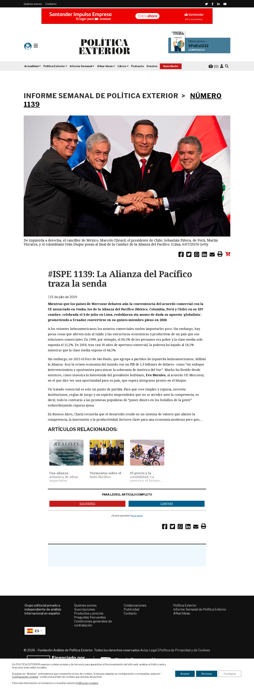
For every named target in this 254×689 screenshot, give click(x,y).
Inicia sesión (137, 515)
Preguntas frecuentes (90, 617)
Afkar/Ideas (181, 613)
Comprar (166, 503)
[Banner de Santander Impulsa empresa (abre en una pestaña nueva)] (127, 16)
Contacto (51, 3)
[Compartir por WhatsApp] (196, 255)
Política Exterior (184, 605)
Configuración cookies (25, 676)
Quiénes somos (33, 3)
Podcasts (137, 66)
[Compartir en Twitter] (188, 255)
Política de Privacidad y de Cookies (184, 650)
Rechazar (206, 673)
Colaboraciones (135, 605)
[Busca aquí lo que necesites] (227, 66)
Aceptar (185, 673)
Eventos (152, 66)
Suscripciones (84, 609)
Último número (196, 41)
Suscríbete (170, 66)
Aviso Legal (148, 650)
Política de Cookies (87, 683)
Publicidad (131, 609)
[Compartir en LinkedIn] (204, 255)
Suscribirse (87, 503)
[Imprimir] (220, 254)
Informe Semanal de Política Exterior (199, 609)
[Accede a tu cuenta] (221, 66)
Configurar (230, 673)
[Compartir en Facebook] (181, 255)
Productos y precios (88, 613)
